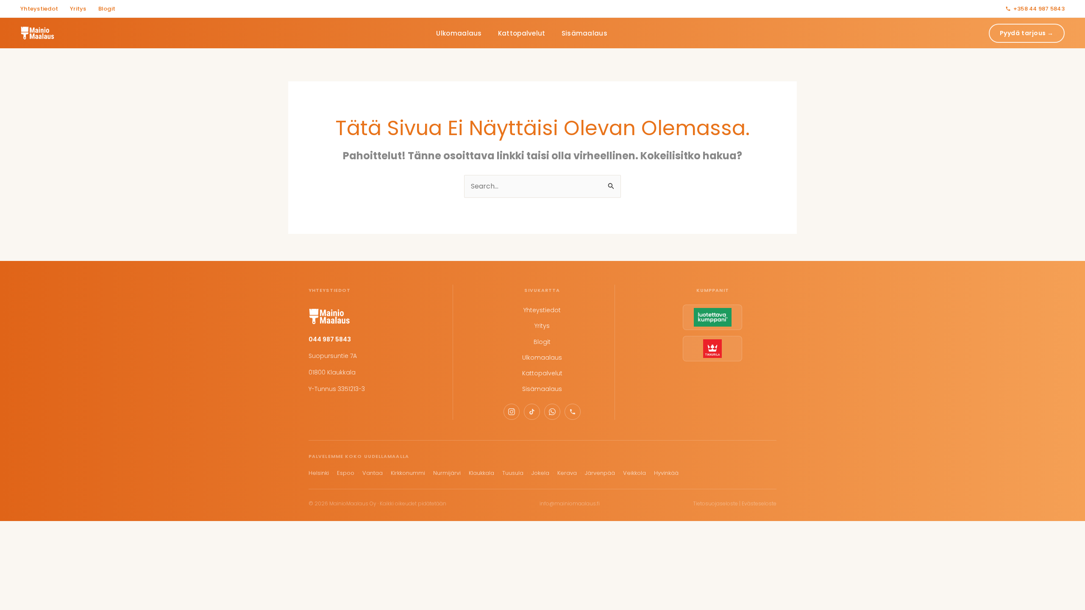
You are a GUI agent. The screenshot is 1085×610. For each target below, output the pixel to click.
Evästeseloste (759, 503)
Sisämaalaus (584, 33)
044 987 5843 (330, 339)
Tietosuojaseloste (715, 503)
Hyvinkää (666, 473)
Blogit (107, 9)
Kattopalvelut (521, 33)
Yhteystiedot (39, 9)
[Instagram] (512, 412)
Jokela (540, 473)
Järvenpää (600, 473)
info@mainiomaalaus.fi (570, 503)
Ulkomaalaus (458, 33)
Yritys (78, 9)
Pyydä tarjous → (1027, 33)
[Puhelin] (573, 412)
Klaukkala (481, 473)
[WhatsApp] (552, 412)
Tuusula (512, 473)
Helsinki (319, 473)
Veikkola (634, 473)
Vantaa (372, 473)
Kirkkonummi (408, 473)
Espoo (345, 473)
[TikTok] (532, 412)
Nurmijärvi (447, 473)
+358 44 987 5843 (1039, 9)
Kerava (567, 473)
